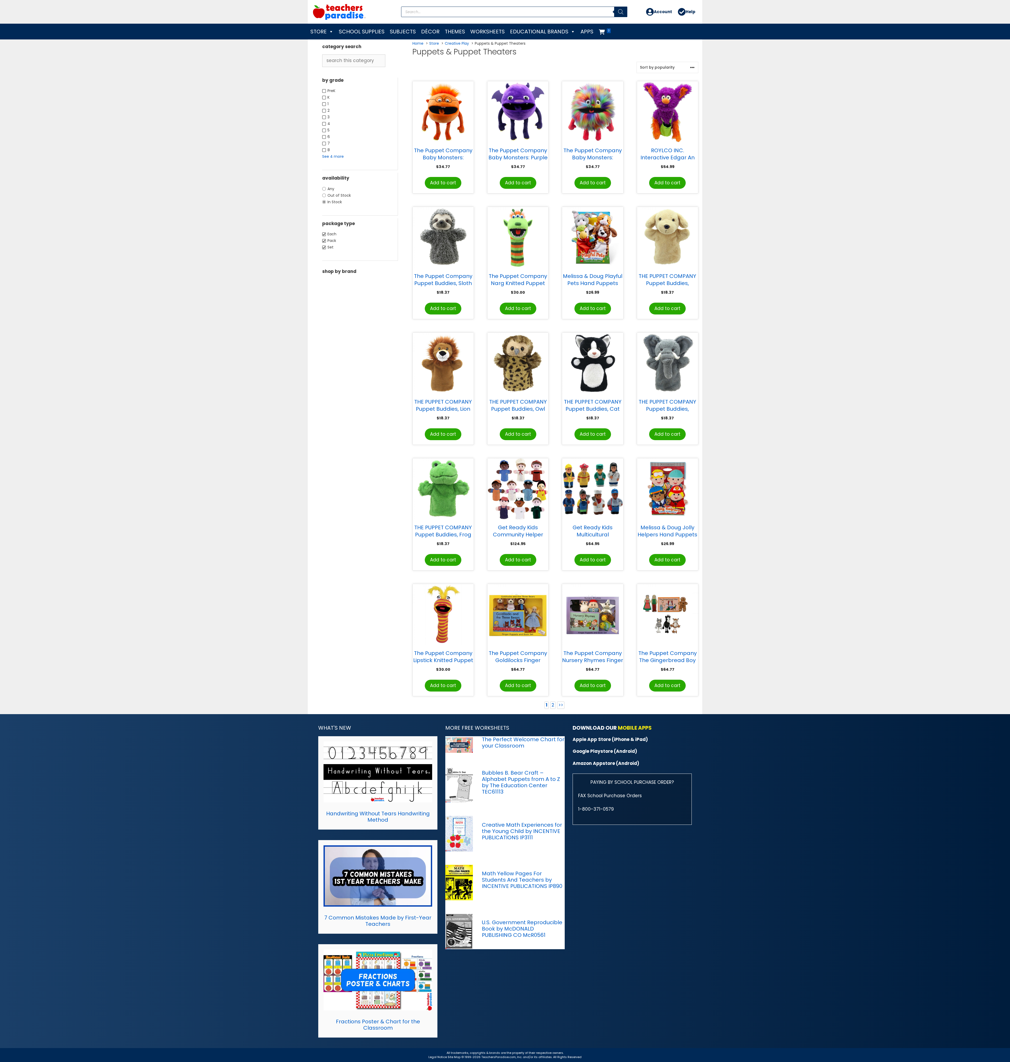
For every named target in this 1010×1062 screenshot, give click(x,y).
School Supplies (362, 31)
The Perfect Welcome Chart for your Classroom (523, 742)
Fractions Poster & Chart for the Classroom (378, 1024)
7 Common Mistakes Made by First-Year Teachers (377, 921)
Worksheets (487, 31)
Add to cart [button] (443, 183)
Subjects (403, 31)
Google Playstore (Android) (605, 751)
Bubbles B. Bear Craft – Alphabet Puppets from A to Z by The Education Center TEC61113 (521, 782)
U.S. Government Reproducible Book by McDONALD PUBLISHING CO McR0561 (522, 928)
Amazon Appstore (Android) (606, 763)
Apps (586, 31)
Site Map (454, 1057)
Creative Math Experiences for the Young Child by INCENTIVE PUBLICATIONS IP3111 (522, 831)
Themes (455, 31)
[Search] (620, 12)
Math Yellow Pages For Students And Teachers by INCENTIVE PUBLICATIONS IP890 (522, 879)
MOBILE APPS (635, 727)
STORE (318, 31)
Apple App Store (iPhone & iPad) (610, 739)
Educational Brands (539, 31)
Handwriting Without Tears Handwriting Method (378, 817)
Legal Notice (437, 1057)
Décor (430, 31)
